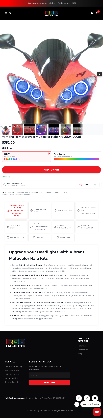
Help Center (83, 346)
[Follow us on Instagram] (87, 398)
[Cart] (96, 13)
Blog (80, 354)
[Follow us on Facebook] (79, 398)
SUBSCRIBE (50, 382)
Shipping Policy (12, 374)
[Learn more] (80, 184)
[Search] (10, 13)
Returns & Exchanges (14, 366)
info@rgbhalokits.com (15, 398)
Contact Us (83, 350)
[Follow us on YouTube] (95, 398)
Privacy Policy (11, 378)
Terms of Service (12, 382)
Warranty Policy (12, 370)
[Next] (99, 74)
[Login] (91, 13)
